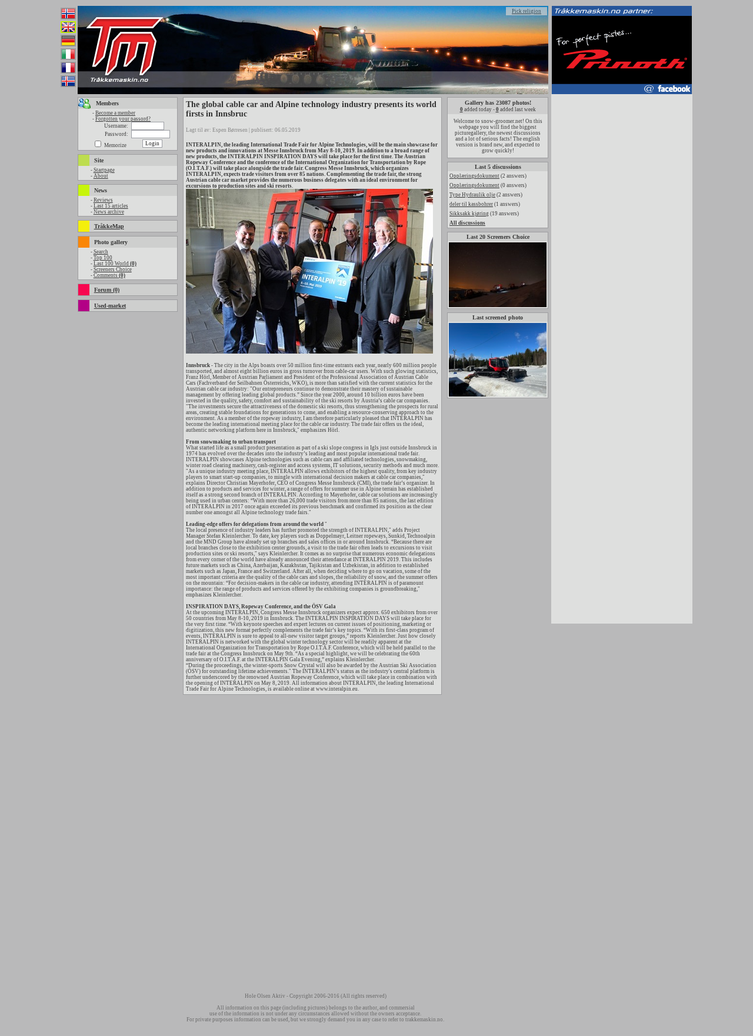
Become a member (115, 113)
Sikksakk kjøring (469, 213)
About (101, 176)
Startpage (104, 170)
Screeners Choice (113, 269)
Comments (109, 275)
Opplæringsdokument (474, 176)
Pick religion (526, 11)
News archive (109, 212)
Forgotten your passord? (123, 119)
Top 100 (103, 258)
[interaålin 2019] (309, 352)
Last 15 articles (111, 206)
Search (101, 252)
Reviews (103, 200)
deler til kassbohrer (471, 204)
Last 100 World (115, 264)
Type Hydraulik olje (472, 195)
